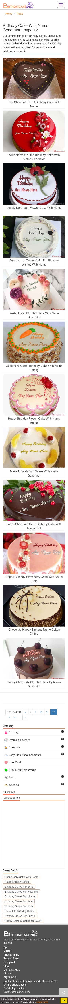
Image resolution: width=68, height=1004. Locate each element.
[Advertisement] (34, 834)
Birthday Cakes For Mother (20, 896)
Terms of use (11, 958)
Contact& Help (12, 969)
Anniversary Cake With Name (21, 877)
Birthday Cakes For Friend (20, 916)
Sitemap (8, 973)
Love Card (15, 762)
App (6, 947)
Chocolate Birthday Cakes (19, 911)
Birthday (13, 732)
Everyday (14, 747)
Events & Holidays (19, 740)
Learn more (42, 1001)
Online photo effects (15, 984)
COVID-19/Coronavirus (22, 770)
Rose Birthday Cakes (17, 881)
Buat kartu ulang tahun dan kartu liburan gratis (30, 981)
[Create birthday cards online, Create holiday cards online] (19, 4)
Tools (12, 777)
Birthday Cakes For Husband (21, 891)
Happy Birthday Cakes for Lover (23, 921)
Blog (6, 966)
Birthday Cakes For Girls (19, 906)
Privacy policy (11, 954)
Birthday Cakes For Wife (19, 901)
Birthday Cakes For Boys (19, 886)
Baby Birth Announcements (25, 755)
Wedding (14, 785)
